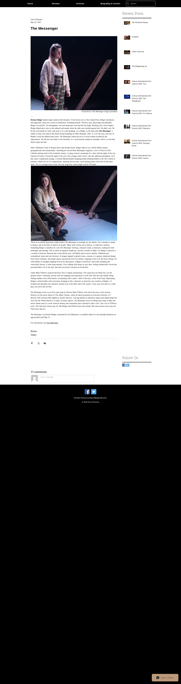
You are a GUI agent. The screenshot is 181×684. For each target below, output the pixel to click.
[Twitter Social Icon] (93, 391)
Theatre (33, 335)
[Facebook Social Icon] (87, 391)
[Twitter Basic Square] (127, 365)
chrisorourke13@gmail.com (93, 398)
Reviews (34, 331)
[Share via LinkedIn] (45, 343)
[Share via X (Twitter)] (38, 343)
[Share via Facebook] (32, 343)
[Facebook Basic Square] (123, 365)
